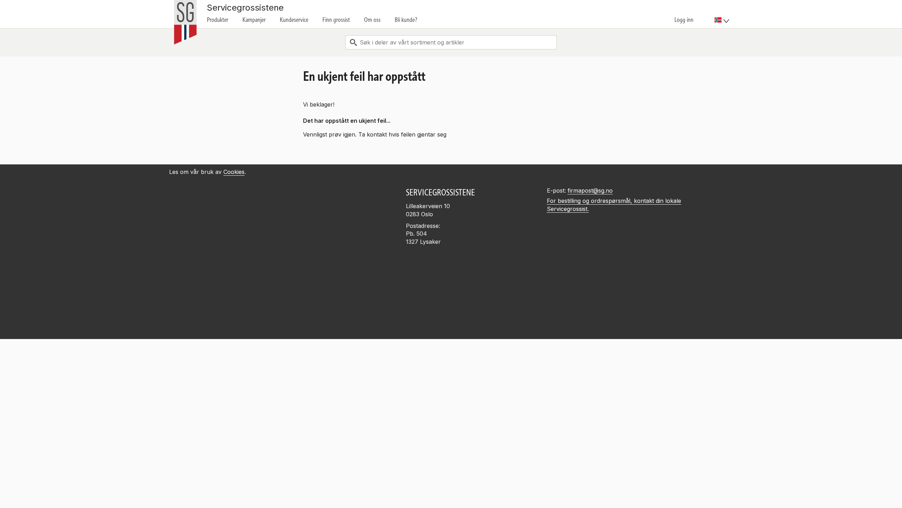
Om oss (372, 20)
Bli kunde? (406, 20)
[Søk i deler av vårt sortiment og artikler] (353, 42)
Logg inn (683, 20)
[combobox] (451, 42)
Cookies (234, 171)
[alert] (451, 457)
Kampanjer (254, 20)
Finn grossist (336, 20)
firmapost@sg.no (590, 190)
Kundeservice (294, 20)
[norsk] (722, 20)
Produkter (217, 20)
